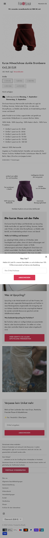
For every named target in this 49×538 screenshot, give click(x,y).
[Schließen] (46, 256)
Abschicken (24, 277)
